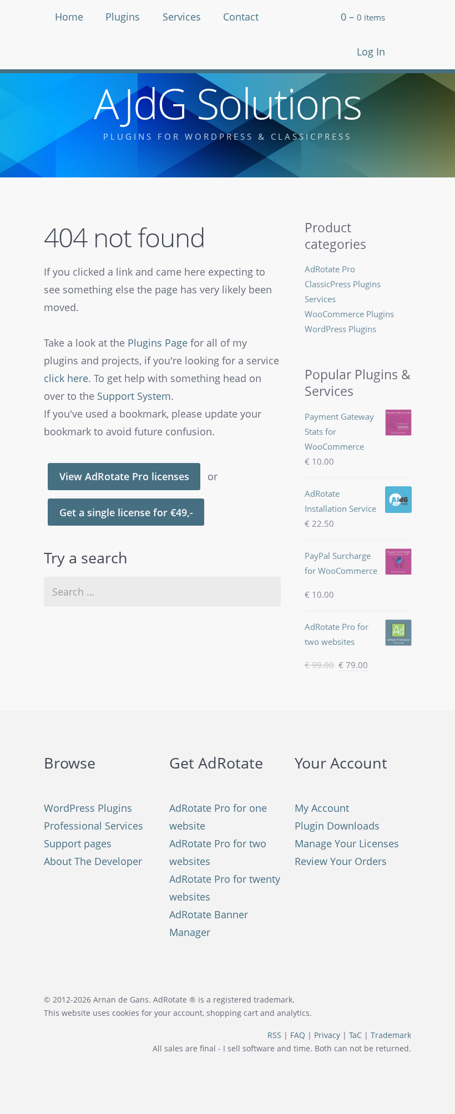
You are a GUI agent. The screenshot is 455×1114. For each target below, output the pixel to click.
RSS (274, 1035)
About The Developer (93, 861)
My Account (322, 808)
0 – (363, 16)
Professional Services (93, 825)
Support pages (78, 843)
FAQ (297, 1035)
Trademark (391, 1035)
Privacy (327, 1035)
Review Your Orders (341, 861)
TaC (355, 1035)
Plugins (122, 16)
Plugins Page (158, 342)
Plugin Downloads (337, 825)
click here (66, 378)
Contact (241, 16)
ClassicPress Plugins (343, 283)
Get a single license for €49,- (126, 512)
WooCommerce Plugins (349, 313)
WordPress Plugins (340, 328)
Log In (371, 51)
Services (182, 16)
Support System (134, 396)
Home (69, 16)
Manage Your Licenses (347, 843)
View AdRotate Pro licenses (124, 476)
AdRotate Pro (330, 268)
